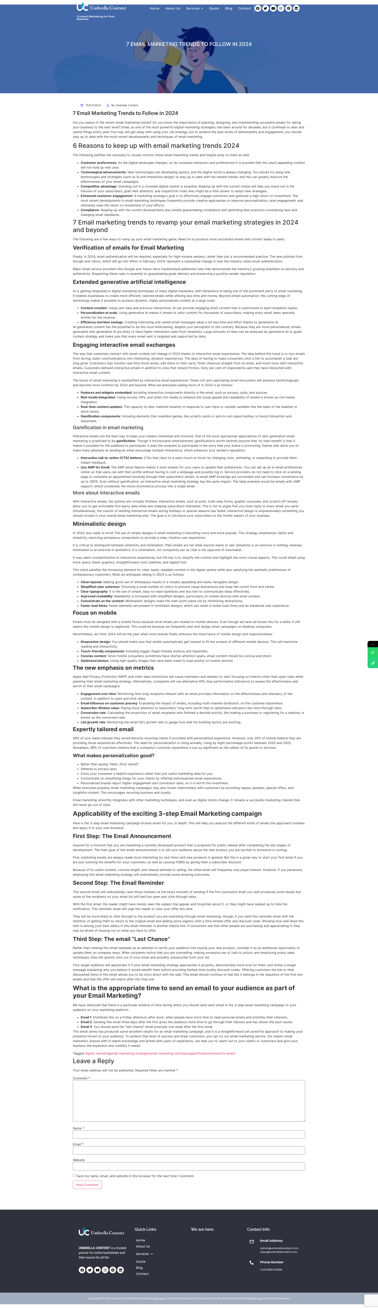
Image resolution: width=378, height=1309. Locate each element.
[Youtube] (273, 8)
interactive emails (222, 1053)
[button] (194, 8)
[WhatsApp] (373, 652)
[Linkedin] (296, 8)
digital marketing (97, 1053)
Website (79, 1160)
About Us (172, 8)
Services (192, 8)
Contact (244, 8)
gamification (200, 1053)
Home (154, 8)
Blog (228, 8)
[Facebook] (258, 8)
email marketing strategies (130, 1053)
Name (78, 1128)
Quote (214, 8)
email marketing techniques (170, 1053)
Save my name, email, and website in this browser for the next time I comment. (135, 1176)
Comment (81, 1078)
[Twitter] (265, 8)
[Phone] (373, 663)
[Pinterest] (288, 8)
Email (78, 1144)
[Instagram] (281, 8)
